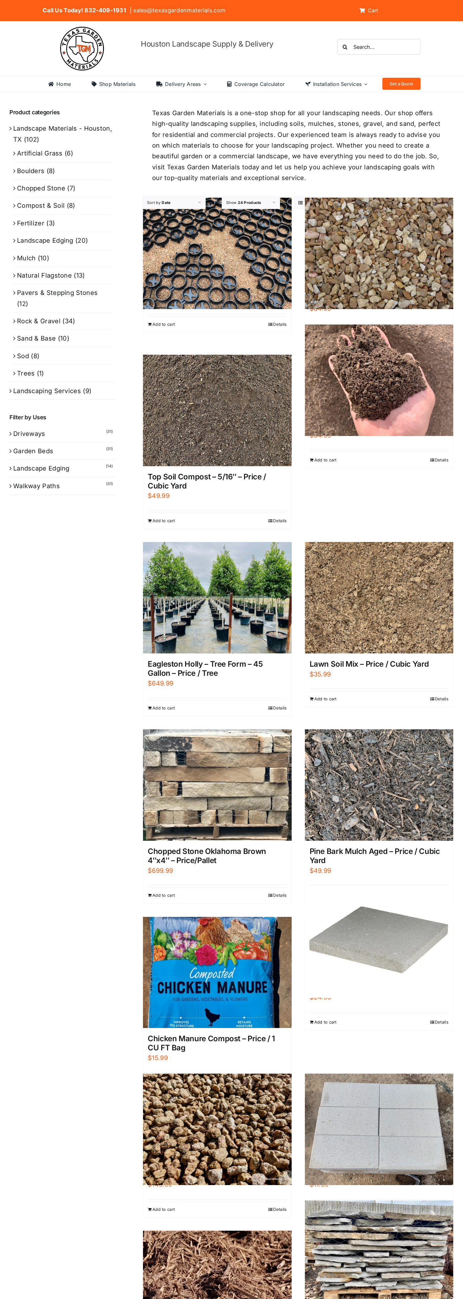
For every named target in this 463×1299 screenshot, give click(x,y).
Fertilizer (30, 223)
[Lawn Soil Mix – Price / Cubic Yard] (379, 597)
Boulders (30, 171)
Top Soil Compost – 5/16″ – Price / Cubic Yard (207, 481)
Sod (23, 356)
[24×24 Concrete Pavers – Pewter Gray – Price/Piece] (379, 942)
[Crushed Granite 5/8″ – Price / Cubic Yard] (217, 1129)
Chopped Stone (41, 188)
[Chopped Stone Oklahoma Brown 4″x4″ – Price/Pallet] (217, 785)
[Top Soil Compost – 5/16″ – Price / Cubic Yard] (217, 410)
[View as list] (300, 202)
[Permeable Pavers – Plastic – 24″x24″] (217, 253)
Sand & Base (36, 338)
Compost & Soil (41, 205)
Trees (26, 373)
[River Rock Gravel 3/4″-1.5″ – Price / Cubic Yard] (379, 253)
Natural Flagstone (44, 275)
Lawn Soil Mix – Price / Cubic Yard (369, 664)
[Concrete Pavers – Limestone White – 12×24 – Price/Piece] (379, 1129)
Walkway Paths (36, 486)
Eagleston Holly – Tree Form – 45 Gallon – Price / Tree (205, 668)
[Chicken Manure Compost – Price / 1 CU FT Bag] (217, 972)
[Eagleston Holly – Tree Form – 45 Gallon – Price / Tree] (217, 597)
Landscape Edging (45, 240)
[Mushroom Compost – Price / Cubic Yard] (379, 380)
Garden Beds (33, 451)
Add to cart (163, 324)
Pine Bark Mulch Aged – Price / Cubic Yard (375, 856)
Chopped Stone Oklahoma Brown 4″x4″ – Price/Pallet (207, 856)
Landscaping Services (47, 391)
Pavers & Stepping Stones (57, 293)
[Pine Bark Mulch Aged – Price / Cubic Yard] (379, 785)
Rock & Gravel (38, 321)
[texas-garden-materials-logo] (83, 30)
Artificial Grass (40, 153)
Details (280, 324)
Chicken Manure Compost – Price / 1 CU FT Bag (211, 1043)
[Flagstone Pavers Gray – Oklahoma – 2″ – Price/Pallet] (379, 1256)
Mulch (26, 258)
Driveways (29, 434)
